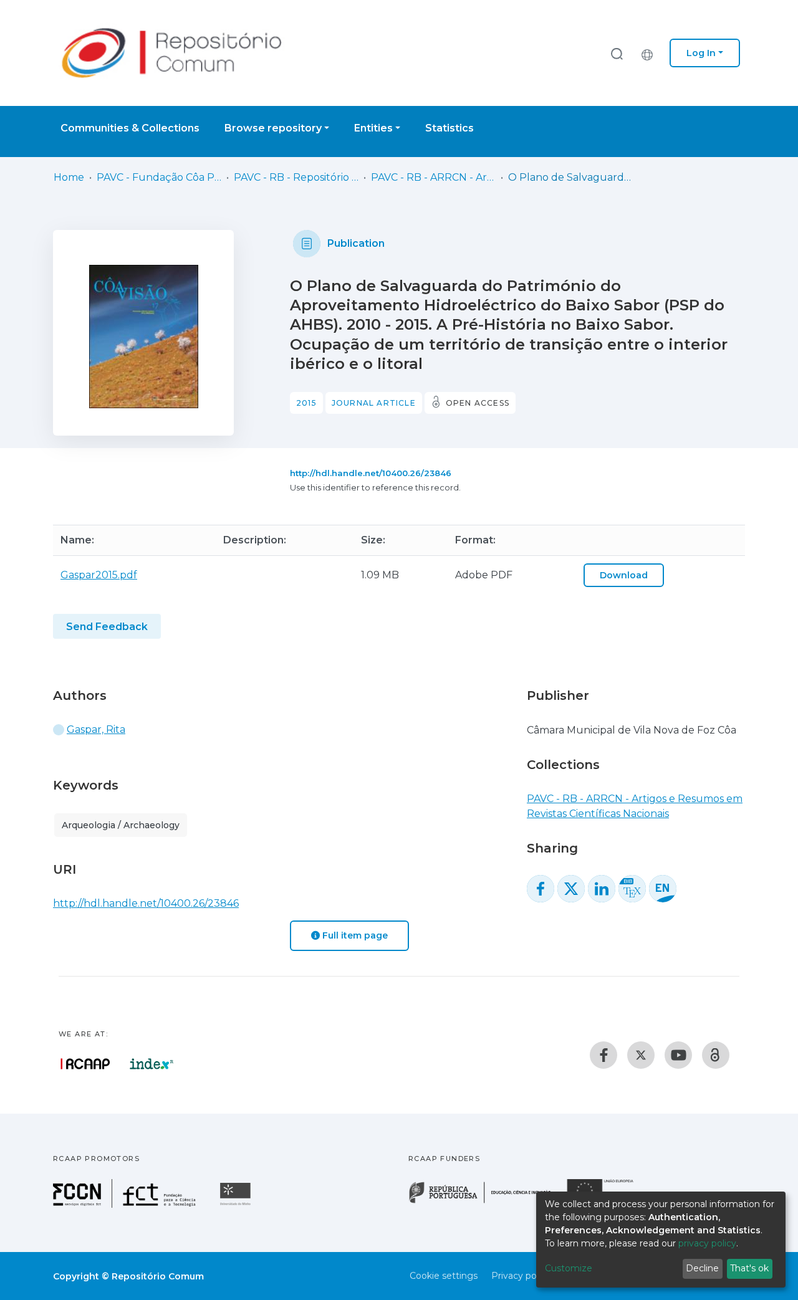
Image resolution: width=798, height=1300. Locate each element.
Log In (701, 53)
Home (69, 177)
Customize (568, 1268)
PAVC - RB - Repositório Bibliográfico (296, 177)
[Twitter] (641, 1055)
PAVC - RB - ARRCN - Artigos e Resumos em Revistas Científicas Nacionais (433, 177)
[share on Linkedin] (601, 888)
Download (624, 575)
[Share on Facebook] (540, 888)
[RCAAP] (715, 1055)
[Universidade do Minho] (237, 1204)
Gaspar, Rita (96, 729)
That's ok (749, 1268)
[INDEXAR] (151, 1063)
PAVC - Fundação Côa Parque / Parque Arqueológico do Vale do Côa (159, 177)
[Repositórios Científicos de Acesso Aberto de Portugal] (85, 1063)
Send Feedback (107, 627)
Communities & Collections (130, 128)
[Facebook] (603, 1055)
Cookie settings (444, 1275)
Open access (477, 403)
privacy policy (707, 1243)
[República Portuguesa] (486, 1202)
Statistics (449, 128)
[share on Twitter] (571, 888)
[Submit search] (616, 53)
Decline (702, 1268)
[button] (650, 53)
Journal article (374, 403)
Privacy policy (520, 1275)
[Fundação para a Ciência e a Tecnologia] (126, 1204)
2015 (306, 403)
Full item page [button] (354, 935)
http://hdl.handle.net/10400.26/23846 (370, 473)
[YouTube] (678, 1055)
